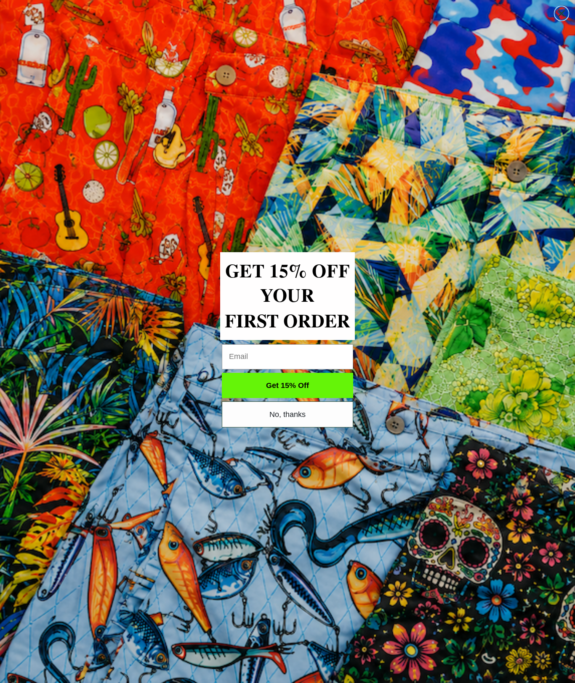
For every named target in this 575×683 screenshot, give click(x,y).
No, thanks (287, 414)
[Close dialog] (561, 13)
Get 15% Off (287, 385)
